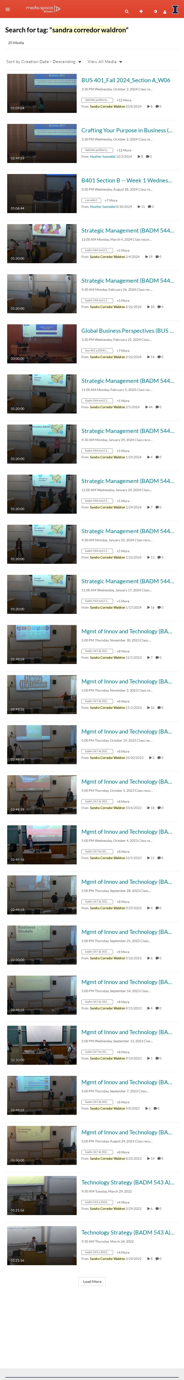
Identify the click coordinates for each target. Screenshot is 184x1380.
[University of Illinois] (175, 9)
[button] (9, 9)
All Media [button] (102, 61)
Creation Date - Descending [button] (41, 61)
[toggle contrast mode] (155, 11)
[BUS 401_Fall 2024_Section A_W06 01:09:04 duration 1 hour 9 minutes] (42, 93)
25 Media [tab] (16, 42)
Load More (92, 1281)
